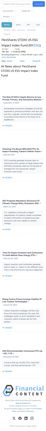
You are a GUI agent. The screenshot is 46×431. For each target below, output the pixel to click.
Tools (38, 25)
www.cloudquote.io (23, 403)
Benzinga (7, 229)
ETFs (28, 25)
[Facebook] (20, 418)
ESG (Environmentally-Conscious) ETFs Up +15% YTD (22, 352)
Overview (7, 30)
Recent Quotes (8, 11)
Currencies (21, 30)
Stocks (18, 25)
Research (36, 61)
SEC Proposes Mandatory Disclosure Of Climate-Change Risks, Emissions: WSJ (21, 202)
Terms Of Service (27, 411)
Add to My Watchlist (9, 57)
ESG (37, 45)
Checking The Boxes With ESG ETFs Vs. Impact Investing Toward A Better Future (22, 150)
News (13, 30)
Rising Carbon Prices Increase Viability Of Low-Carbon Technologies (22, 300)
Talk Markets (8, 125)
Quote (9, 61)
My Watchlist (26, 11)
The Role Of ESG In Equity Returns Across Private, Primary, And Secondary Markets (22, 98)
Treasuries (7, 34)
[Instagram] (32, 418)
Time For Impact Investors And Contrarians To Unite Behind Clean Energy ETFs (22, 253)
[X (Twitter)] (14, 418)
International (31, 30)
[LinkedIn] (26, 418)
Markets (6, 25)
